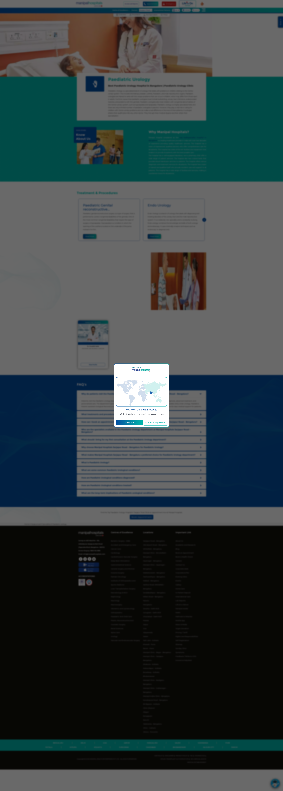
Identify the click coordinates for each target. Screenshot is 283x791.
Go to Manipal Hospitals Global (155, 423)
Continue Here (129, 423)
